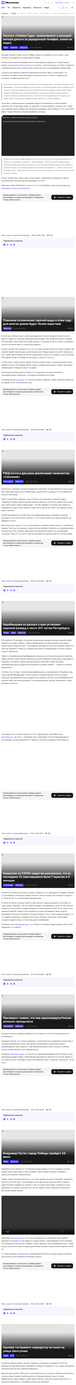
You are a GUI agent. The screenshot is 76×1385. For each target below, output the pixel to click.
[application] (38, 135)
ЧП (8, 8)
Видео (46, 8)
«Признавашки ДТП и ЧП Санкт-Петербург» (25, 65)
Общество (16, 8)
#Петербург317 (7, 737)
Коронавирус (8, 481)
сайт (12, 365)
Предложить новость (62, 2)
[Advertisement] (38, 215)
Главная (4, 13)
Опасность (37, 8)
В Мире (6, 632)
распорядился (23, 1254)
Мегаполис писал (17, 380)
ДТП (3, 8)
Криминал (27, 8)
